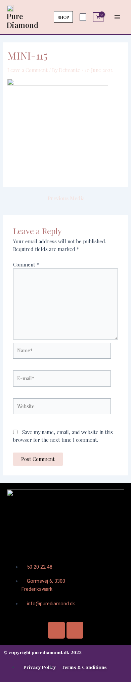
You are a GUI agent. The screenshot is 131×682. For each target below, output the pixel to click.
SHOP (63, 17)
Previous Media (66, 198)
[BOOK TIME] (83, 17)
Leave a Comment (27, 70)
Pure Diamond (22, 20)
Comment (26, 264)
